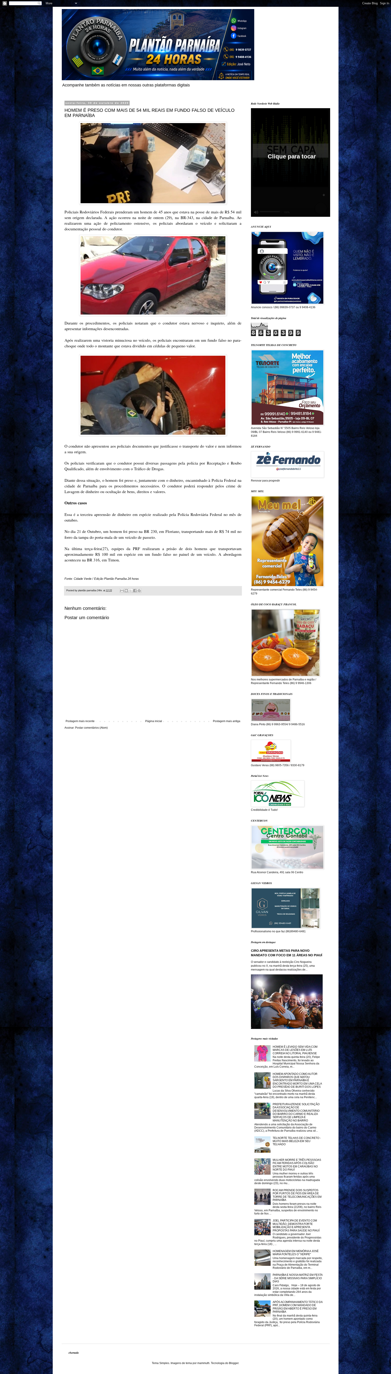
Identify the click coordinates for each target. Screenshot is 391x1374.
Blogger (233, 1363)
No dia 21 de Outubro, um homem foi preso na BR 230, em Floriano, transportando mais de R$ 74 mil (150, 531)
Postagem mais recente (80, 721)
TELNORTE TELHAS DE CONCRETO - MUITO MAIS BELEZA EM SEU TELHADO (297, 1141)
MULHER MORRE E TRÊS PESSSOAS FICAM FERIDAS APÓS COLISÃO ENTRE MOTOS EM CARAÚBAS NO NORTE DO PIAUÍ (297, 1164)
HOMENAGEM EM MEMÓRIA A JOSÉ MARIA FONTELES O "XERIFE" (296, 1253)
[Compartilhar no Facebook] (135, 590)
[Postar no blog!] (126, 590)
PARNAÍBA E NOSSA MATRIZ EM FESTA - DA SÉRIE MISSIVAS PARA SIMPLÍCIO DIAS (297, 1278)
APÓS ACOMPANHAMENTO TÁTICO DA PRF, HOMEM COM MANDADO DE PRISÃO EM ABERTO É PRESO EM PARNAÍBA (297, 1306)
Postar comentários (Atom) (91, 727)
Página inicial (153, 721)
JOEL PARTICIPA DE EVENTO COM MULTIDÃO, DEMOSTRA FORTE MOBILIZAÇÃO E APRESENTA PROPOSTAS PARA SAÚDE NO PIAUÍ (296, 1225)
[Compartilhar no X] (130, 590)
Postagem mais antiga (226, 721)
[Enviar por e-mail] (122, 590)
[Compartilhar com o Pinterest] (139, 590)
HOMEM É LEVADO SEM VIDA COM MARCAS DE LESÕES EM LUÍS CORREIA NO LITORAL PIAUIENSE (295, 1050)
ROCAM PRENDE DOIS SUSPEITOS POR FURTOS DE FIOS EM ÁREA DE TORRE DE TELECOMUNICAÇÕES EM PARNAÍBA (297, 1195)
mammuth (203, 1363)
